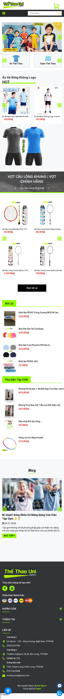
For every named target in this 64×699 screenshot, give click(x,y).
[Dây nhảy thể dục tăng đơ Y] (9, 425)
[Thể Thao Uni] (13, 5)
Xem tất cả (32, 288)
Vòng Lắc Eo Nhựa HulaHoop (33, 437)
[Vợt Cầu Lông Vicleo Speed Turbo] (48, 213)
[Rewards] (8, 691)
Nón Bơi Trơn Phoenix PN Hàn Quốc (36, 345)
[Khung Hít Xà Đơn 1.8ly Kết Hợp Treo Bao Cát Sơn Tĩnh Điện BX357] (10, 394)
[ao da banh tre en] (32, 37)
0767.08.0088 (13, 671)
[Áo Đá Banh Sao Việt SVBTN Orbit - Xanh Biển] (16, 101)
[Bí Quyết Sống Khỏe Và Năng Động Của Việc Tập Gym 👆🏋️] (32, 494)
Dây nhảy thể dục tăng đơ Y (32, 421)
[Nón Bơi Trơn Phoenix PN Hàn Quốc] (9, 351)
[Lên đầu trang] (60, 677)
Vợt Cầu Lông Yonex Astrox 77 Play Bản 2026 (19, 270)
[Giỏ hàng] (57, 6)
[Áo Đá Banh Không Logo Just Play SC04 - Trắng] (48, 101)
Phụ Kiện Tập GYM (16, 379)
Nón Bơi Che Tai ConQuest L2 (33, 329)
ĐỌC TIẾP (9, 535)
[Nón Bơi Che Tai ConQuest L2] (9, 335)
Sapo (38, 688)
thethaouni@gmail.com (18, 675)
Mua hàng (28, 321)
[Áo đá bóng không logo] (32, 146)
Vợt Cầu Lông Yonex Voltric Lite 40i (48, 270)
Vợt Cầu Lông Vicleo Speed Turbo (47, 229)
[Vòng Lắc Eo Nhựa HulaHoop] (9, 443)
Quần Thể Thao (48, 63)
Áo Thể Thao (16, 63)
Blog (32, 470)
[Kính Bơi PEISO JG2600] (9, 367)
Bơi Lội (9, 303)
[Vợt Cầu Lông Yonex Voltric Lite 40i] (48, 255)
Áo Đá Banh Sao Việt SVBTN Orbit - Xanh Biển (20, 117)
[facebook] (4, 588)
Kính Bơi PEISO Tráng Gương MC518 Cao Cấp (41, 312)
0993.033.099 (13, 645)
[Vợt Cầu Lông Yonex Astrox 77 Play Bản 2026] (16, 255)
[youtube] (12, 588)
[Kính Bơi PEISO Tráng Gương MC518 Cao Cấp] (9, 318)
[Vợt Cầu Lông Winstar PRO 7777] (16, 213)
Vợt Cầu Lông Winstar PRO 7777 (14, 229)
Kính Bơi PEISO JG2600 (30, 361)
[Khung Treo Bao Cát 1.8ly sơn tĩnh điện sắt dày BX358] (9, 411)
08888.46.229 (13, 658)
